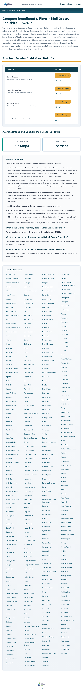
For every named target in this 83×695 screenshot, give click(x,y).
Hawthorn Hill (28, 491)
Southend (45, 616)
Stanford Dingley (48, 637)
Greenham (27, 463)
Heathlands (28, 495)
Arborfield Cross (11, 311)
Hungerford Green (30, 561)
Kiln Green (27, 610)
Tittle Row (64, 384)
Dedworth (27, 295)
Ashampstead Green (13, 328)
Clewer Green (10, 589)
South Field (46, 608)
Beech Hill (9, 352)
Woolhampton (65, 641)
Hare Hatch (28, 483)
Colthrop (9, 622)
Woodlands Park (66, 616)
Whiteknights (65, 539)
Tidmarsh (64, 367)
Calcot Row (10, 524)
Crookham (9, 663)
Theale (63, 355)
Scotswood (46, 555)
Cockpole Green (11, 602)
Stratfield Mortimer (49, 653)
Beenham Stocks (12, 369)
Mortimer (45, 365)
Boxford (8, 414)
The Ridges (65, 334)
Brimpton (9, 458)
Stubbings (45, 661)
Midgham (45, 348)
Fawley (26, 397)
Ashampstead (11, 324)
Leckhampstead (29, 638)
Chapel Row (10, 553)
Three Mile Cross (66, 359)
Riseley (44, 518)
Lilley (26, 653)
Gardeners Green (30, 430)
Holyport (27, 532)
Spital (44, 633)
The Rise (64, 339)
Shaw (44, 559)
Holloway (27, 520)
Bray (7, 434)
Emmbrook (27, 360)
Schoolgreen (46, 547)
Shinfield (45, 576)
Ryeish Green (46, 531)
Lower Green (46, 299)
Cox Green (9, 647)
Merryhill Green (47, 344)
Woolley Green (66, 645)
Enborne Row (28, 373)
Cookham (9, 634)
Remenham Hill (47, 514)
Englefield (27, 377)
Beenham (9, 365)
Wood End (64, 608)
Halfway (26, 467)
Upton (63, 441)
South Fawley (47, 604)
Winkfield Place (66, 588)
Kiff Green (27, 606)
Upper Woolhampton (68, 437)
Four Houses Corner (31, 414)
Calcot (8, 520)
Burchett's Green (12, 491)
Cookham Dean (11, 638)
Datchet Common (30, 291)
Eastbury (27, 328)
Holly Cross (28, 524)
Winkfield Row (65, 592)
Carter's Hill (10, 528)
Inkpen (26, 589)
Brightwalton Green (12, 450)
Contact (77, 4)
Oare (44, 422)
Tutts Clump (65, 404)
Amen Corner (10, 295)
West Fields (65, 498)
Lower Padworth (48, 303)
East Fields (28, 315)
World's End (65, 649)
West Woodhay (66, 506)
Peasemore (46, 458)
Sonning (45, 596)
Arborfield (9, 307)
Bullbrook (9, 487)
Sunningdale (65, 298)
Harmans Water (29, 487)
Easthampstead (29, 332)
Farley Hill (27, 389)
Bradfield (9, 426)
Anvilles (8, 299)
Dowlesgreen (28, 303)
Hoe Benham (28, 516)
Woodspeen (65, 637)
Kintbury (27, 614)
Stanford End (46, 641)
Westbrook (64, 510)
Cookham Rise (11, 642)
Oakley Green (47, 418)
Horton (26, 548)
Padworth (45, 438)
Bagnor (8, 344)
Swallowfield (65, 310)
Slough (44, 592)
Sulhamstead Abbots (68, 294)
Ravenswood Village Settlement (49, 500)
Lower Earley (46, 295)
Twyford (63, 408)
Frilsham (27, 422)
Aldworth (9, 287)
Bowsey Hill (10, 409)
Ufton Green (65, 412)
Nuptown (45, 414)
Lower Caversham (48, 291)
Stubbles (45, 666)
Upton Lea (64, 445)
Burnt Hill (9, 508)
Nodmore (45, 393)
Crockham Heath (12, 659)
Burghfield (9, 495)
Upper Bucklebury (67, 424)
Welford (63, 482)
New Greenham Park (49, 373)
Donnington (28, 299)
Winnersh (64, 596)
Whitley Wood (66, 547)
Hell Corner (28, 499)
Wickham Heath (66, 567)
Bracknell (9, 422)
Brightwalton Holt (12, 454)
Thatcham (64, 322)
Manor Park (46, 328)
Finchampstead (29, 405)
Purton (44, 487)
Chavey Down (10, 561)
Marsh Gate (46, 336)
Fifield (26, 401)
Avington (9, 340)
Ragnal (44, 495)
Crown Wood (28, 275)
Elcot (26, 352)
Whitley (63, 543)
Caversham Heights (13, 540)
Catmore (9, 532)
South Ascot (46, 600)
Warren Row (65, 461)
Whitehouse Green (67, 535)
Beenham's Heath (12, 373)
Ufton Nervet (65, 416)
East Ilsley (27, 324)
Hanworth (27, 479)
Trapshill (63, 392)
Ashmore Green (11, 332)
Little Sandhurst (29, 666)
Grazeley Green (29, 446)
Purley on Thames (48, 483)
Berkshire (12, 10)
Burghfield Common (13, 499)
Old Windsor (46, 426)
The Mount (64, 330)
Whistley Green (66, 527)
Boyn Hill (8, 418)
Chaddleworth (11, 544)
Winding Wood (66, 576)
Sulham (63, 279)
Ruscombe (46, 527)
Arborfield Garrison (12, 315)
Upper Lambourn (66, 433)
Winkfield (64, 584)
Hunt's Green (28, 569)
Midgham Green (47, 352)
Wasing (63, 473)
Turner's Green (66, 400)
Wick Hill (63, 551)
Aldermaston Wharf (12, 283)
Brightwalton (10, 446)
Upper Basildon (66, 420)
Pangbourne (46, 450)
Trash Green (65, 396)
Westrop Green (66, 522)
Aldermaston (10, 275)
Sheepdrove (46, 563)
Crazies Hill (9, 655)
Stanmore (45, 645)
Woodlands (64, 612)
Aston (8, 336)
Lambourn (27, 622)
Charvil (8, 557)
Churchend (9, 573)
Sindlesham (46, 584)
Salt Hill (44, 535)
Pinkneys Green (47, 467)
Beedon (8, 356)
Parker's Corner (47, 454)
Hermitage (27, 503)
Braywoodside (11, 442)
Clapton (8, 581)
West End (64, 490)
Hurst (26, 581)
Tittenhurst (65, 379)
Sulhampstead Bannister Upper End (68, 284)
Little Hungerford (30, 661)
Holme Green (28, 528)
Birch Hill (9, 385)
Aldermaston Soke (12, 279)
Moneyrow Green (48, 360)
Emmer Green (29, 365)
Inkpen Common (29, 593)
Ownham (45, 434)
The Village (64, 351)
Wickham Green (66, 563)
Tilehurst (64, 371)
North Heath (46, 401)
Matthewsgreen (47, 340)
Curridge (27, 283)
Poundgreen (46, 475)
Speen (44, 625)
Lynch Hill (45, 307)
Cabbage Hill (10, 516)
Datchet (27, 287)
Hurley (26, 573)
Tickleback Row (66, 363)
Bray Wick (9, 438)
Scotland (45, 551)
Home (62, 4)
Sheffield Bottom (48, 567)
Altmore (8, 291)
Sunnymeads (65, 306)
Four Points (28, 418)
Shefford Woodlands (49, 572)
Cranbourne (10, 651)
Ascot (8, 320)
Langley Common (30, 634)
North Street (46, 405)
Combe (8, 626)
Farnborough (28, 393)
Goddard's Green (30, 434)
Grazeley (27, 442)
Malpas (44, 324)
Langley (26, 630)
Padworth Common (49, 442)
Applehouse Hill (11, 303)
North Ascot (46, 397)
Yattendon (64, 653)
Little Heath (28, 657)
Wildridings (64, 572)
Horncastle (28, 544)
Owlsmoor (45, 430)
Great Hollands (29, 450)
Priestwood (46, 479)
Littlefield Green (48, 275)
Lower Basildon (47, 287)
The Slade (64, 343)
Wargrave (64, 457)
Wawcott (64, 478)
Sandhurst (45, 539)
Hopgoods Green (30, 540)
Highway (27, 508)
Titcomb (64, 375)
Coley (8, 614)
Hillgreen (27, 512)
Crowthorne (28, 279)
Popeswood (46, 471)
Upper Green (65, 429)
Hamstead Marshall (30, 475)
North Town (46, 409)
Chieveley (9, 569)
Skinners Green (47, 588)
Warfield (63, 453)
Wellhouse (64, 486)
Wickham (64, 559)
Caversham (10, 536)
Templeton (64, 318)
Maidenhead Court (48, 320)
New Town (45, 377)
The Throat (65, 347)
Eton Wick (27, 385)
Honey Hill (27, 536)
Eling (25, 356)
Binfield (8, 381)
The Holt (64, 326)
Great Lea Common (31, 454)
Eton (25, 381)
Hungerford (28, 553)
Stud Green (65, 275)
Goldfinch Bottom (30, 438)
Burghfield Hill (10, 503)
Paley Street (46, 446)
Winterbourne (65, 600)
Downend (27, 307)
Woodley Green (66, 629)
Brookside (9, 471)
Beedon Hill (9, 360)
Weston (63, 514)
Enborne (27, 369)
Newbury (45, 385)
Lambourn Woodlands (31, 626)
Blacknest (9, 397)
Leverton (27, 649)
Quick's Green (47, 491)
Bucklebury (9, 479)
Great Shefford (29, 458)
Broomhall (9, 475)
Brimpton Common (12, 463)
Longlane (45, 283)
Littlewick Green (48, 279)
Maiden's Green (47, 311)
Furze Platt (28, 426)
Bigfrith (8, 377)
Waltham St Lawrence (68, 449)
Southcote (46, 612)
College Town (10, 618)
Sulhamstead (65, 290)
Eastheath (27, 336)
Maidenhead (46, 315)
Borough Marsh (11, 401)
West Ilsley (64, 502)
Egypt (26, 348)
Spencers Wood (48, 629)
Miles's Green (47, 356)
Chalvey (8, 548)
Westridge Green (67, 518)
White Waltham (66, 531)
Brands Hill (9, 430)
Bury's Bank (10, 512)
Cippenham (10, 577)
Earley (26, 311)
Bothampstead (11, 405)
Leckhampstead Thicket (29, 643)
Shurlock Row (47, 580)
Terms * (58, 81)
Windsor (63, 580)
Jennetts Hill (28, 602)
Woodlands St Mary (67, 621)
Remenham (46, 510)
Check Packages (63, 75)
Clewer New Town (12, 593)
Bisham (8, 389)
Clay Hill (8, 585)
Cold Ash (9, 606)
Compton (9, 630)
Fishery (26, 409)
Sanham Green (47, 543)
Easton (26, 340)
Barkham (9, 348)
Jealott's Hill (28, 597)
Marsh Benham (47, 332)
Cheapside (9, 565)
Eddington (27, 344)
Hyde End (27, 585)
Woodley (64, 625)
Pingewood (46, 463)
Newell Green (47, 389)
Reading (45, 506)
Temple (63, 314)
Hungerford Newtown (31, 565)
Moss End (45, 369)
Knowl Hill (27, 618)
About (69, 4)
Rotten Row (46, 522)
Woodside (64, 633)
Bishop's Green (11, 393)
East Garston (28, 320)
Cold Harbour (10, 610)
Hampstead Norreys (31, 471)
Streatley (45, 657)
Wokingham (65, 604)
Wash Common (66, 465)
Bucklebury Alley (11, 483)
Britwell (8, 467)
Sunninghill (64, 302)
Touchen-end (65, 388)
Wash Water (65, 469)
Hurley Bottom (29, 577)
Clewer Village (11, 597)
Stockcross (46, 649)
